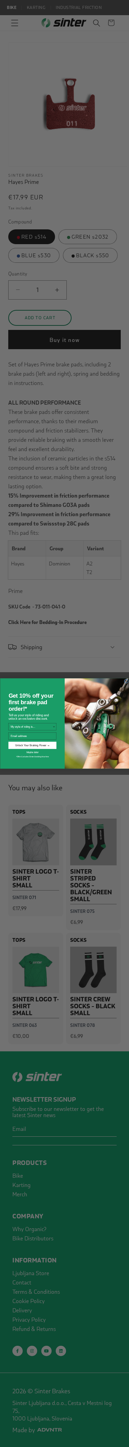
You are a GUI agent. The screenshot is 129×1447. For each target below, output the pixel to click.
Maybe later (32, 752)
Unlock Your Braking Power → (32, 745)
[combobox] (31, 726)
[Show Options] (54, 726)
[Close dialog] (126, 681)
